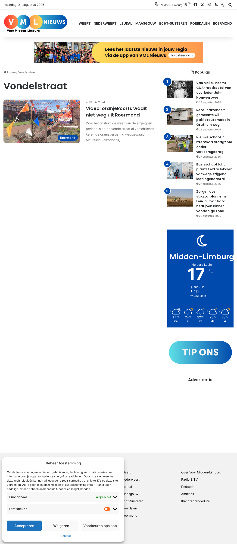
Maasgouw (145, 23)
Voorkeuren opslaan (100, 526)
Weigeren (61, 526)
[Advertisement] (200, 412)
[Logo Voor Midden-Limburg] (35, 23)
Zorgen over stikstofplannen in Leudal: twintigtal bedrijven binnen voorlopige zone (211, 201)
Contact (65, 536)
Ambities (187, 494)
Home (11, 72)
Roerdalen (200, 23)
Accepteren (24, 526)
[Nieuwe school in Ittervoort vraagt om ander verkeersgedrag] (180, 143)
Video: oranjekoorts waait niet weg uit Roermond (116, 111)
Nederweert (105, 23)
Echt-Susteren (173, 23)
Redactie (187, 487)
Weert (84, 23)
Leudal (126, 23)
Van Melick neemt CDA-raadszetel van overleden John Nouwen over (213, 90)
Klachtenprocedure (195, 501)
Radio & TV (189, 479)
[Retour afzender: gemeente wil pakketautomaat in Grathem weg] (180, 116)
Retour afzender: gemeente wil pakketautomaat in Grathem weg (213, 117)
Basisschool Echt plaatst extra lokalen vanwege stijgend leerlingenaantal (214, 171)
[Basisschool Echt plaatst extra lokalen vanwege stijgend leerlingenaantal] (180, 170)
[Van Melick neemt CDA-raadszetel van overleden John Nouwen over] (180, 89)
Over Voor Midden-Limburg (201, 472)
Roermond (222, 23)
